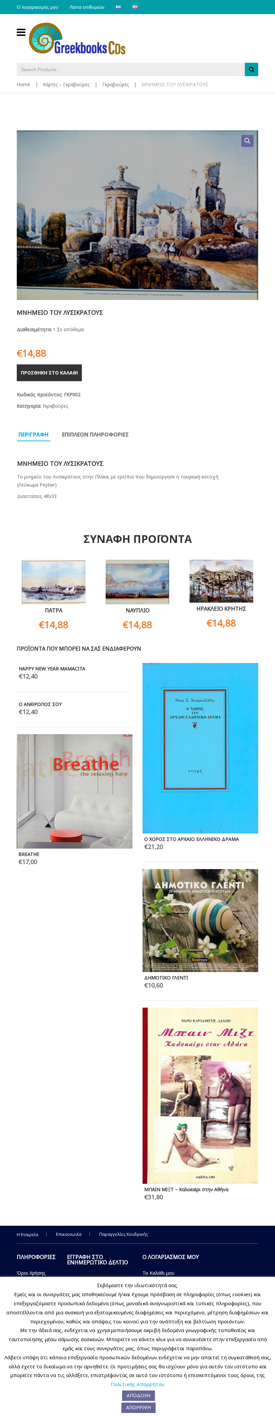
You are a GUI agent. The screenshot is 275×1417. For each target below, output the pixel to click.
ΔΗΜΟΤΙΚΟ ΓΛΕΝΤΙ (166, 977)
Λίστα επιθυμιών (87, 7)
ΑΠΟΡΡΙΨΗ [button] (138, 1407)
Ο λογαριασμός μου (37, 7)
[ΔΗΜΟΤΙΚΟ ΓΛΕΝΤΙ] (200, 920)
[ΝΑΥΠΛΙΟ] (137, 582)
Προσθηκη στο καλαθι (49, 372)
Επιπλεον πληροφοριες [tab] (95, 434)
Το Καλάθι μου (158, 1273)
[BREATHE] (74, 791)
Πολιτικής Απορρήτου (137, 1384)
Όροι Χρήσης (31, 1273)
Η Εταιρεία (27, 1234)
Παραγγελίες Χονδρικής (123, 1234)
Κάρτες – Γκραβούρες (66, 84)
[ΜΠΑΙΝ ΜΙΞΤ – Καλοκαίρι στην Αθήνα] (200, 1096)
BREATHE (28, 854)
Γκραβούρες (115, 84)
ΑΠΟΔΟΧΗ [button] (138, 1395)
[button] (247, 141)
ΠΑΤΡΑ (53, 610)
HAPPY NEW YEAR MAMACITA (52, 668)
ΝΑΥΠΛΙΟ (138, 610)
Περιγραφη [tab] (33, 434)
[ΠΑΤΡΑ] (54, 582)
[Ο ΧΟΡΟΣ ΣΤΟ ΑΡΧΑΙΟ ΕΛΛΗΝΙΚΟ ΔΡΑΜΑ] (200, 748)
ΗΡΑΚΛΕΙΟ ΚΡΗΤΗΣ (221, 608)
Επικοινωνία (68, 1234)
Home (23, 84)
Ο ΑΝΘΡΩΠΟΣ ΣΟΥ (40, 704)
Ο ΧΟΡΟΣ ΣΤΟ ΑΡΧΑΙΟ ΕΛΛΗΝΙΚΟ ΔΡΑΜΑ (191, 839)
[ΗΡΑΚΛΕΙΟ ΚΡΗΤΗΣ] (221, 581)
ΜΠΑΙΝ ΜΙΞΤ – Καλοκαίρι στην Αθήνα (186, 1189)
